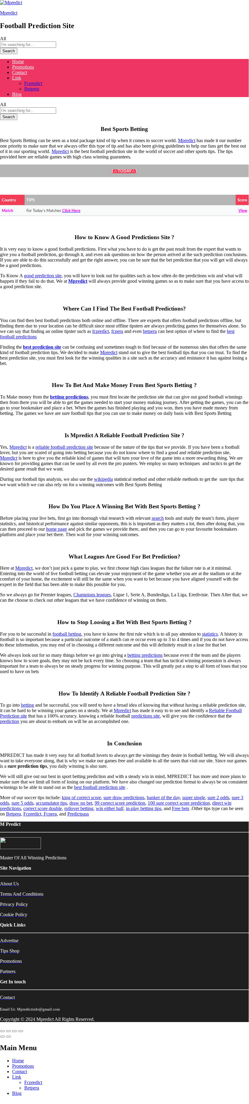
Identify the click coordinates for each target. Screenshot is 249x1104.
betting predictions (145, 655)
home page (56, 529)
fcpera (117, 331)
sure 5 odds (22, 803)
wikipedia (103, 479)
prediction (9, 721)
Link (16, 1077)
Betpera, (14, 813)
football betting (66, 634)
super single (193, 797)
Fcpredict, (33, 813)
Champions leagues (92, 594)
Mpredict (8, 12)
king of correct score (81, 797)
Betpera (31, 88)
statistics (210, 634)
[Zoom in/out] (20, 1031)
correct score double (42, 808)
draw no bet (80, 803)
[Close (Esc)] (2, 1031)
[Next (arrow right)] (8, 1036)
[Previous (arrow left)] (2, 1036)
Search (8, 51)
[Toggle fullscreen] (14, 1031)
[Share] (8, 1031)
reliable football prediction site (64, 447)
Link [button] (16, 77)
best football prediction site (99, 787)
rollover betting (78, 808)
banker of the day (163, 797)
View (242, 211)
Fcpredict (33, 83)
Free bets (180, 808)
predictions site (145, 715)
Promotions (23, 67)
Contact (19, 72)
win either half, (110, 808)
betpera (150, 331)
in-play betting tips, (144, 808)
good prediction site (43, 275)
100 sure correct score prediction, (179, 803)
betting (27, 705)
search (158, 518)
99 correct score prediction (120, 803)
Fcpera (50, 813)
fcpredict (100, 331)
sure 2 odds (218, 797)
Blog (17, 94)
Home (18, 61)
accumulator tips (51, 803)
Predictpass (78, 813)
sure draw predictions (123, 797)
